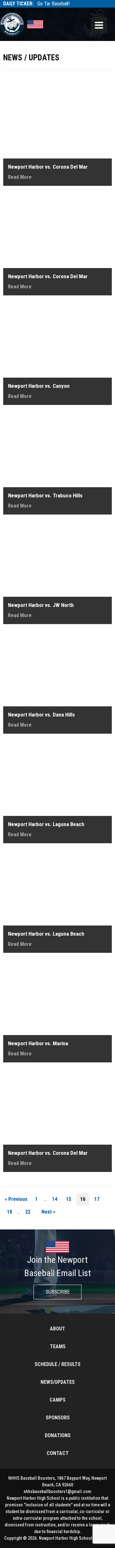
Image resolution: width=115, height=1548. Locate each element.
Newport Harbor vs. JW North (41, 605)
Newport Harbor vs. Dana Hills (41, 714)
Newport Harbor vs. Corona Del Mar (48, 167)
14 (54, 1199)
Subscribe (58, 1292)
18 (9, 1212)
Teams (57, 1346)
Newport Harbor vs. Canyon (39, 386)
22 (27, 1212)
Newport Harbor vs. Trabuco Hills (45, 495)
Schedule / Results (57, 1364)
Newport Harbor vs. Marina (38, 1043)
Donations (58, 1435)
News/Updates (58, 1382)
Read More (20, 177)
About (57, 1329)
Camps (57, 1400)
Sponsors (58, 1418)
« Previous (16, 1199)
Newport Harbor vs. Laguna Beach (46, 824)
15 (68, 1199)
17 (96, 1199)
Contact (58, 1453)
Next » (48, 1212)
